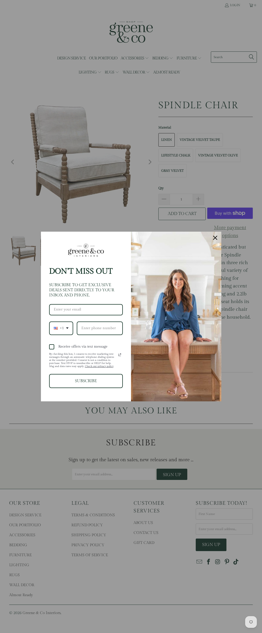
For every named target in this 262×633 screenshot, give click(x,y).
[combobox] (61, 328)
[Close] (215, 238)
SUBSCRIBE (86, 381)
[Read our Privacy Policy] (120, 355)
